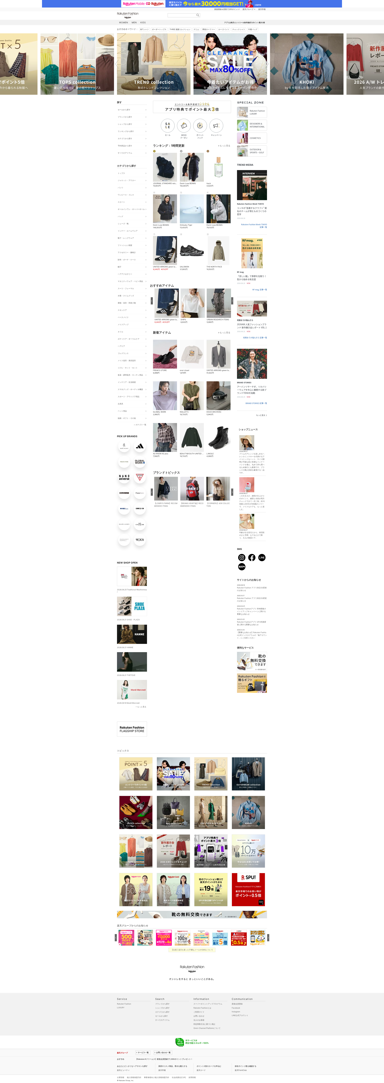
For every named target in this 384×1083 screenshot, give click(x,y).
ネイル (120, 332)
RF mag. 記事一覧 (259, 289)
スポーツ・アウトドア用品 (128, 396)
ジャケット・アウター (127, 180)
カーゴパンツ (223, 29)
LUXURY (120, 1007)
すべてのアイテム (125, 153)
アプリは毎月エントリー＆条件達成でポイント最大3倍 (244, 22)
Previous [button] (117, 64)
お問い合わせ (199, 1016)
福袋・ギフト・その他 (127, 418)
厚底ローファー (208, 29)
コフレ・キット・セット (128, 368)
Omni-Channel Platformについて (207, 1028)
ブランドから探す (125, 117)
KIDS (143, 22)
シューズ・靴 (123, 223)
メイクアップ (123, 324)
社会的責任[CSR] (179, 1077)
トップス (121, 173)
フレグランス (123, 353)
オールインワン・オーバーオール (131, 209)
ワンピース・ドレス (126, 195)
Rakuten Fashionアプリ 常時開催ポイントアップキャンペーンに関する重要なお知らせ (251, 611)
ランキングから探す (126, 131)
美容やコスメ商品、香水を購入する (172, 1066)
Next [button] (267, 64)
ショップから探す (125, 124)
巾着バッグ (252, 29)
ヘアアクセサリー (125, 274)
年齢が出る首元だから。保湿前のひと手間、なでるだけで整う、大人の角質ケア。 (251, 535)
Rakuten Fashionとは (202, 1008)
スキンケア (122, 310)
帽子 (119, 267)
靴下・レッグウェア (126, 238)
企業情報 (120, 1077)
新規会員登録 (237, 1004)
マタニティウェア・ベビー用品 (130, 281)
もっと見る (141, 707)
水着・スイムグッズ (126, 296)
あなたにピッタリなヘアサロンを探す (132, 1066)
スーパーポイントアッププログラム (208, 1004)
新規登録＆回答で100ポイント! (227, 9)
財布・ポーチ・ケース (127, 260)
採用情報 (192, 1077)
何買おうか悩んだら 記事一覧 (255, 337)
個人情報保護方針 (134, 1077)
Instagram (236, 1011)
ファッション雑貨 (125, 245)
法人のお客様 (199, 1020)
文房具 (120, 404)
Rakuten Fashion (140, 15)
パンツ (120, 187)
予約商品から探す (125, 146)
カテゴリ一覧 (140, 425)
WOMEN (123, 22)
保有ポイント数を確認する (245, 1066)
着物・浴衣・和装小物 (127, 303)
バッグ (120, 216)
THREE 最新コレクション (180, 29)
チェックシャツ (238, 29)
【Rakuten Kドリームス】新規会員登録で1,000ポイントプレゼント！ (164, 1059)
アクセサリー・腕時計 (127, 252)
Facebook (236, 1008)
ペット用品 (122, 411)
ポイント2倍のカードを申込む (209, 1066)
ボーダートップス (159, 29)
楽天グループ (248, 9)
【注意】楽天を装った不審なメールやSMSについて (192, 950)
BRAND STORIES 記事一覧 (256, 403)
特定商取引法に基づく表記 (204, 1024)
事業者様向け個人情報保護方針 (156, 1077)
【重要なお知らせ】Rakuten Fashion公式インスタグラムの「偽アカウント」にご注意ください (252, 635)
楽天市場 (262, 9)
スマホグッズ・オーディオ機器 (130, 389)
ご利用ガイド (199, 1012)
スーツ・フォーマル (126, 288)
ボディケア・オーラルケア (128, 339)
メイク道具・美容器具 (127, 360)
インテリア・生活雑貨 (127, 382)
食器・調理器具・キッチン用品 (130, 375)
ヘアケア (121, 346)
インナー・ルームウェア (128, 231)
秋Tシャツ (144, 29)
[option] (77, 64)
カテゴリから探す (125, 138)
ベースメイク (123, 317)
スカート (121, 202)
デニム (196, 29)
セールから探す (124, 110)
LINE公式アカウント (240, 1015)
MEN (134, 22)
